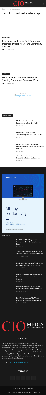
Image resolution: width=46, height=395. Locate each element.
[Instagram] (18, 378)
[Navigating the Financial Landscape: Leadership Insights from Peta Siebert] (8, 289)
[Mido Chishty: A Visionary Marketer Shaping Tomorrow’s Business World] (23, 64)
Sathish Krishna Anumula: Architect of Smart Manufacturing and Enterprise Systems (29, 277)
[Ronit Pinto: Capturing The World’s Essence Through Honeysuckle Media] (8, 301)
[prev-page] (3, 309)
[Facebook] (12, 378)
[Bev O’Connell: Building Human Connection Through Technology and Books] (8, 243)
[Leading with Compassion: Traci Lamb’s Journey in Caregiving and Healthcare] (8, 266)
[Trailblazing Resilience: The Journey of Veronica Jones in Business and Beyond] (8, 255)
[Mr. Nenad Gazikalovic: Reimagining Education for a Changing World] (8, 124)
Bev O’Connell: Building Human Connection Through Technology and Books (28, 242)
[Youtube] (33, 378)
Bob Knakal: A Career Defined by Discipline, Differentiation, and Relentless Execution (30, 146)
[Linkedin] (23, 378)
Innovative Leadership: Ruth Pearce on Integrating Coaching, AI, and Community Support (22, 44)
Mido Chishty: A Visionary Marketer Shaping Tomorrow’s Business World (20, 79)
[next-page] (7, 309)
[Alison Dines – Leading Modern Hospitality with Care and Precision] (8, 159)
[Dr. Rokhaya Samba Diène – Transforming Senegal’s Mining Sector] (8, 136)
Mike (3, 49)
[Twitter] (28, 378)
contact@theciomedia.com (19, 362)
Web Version (6, 37)
